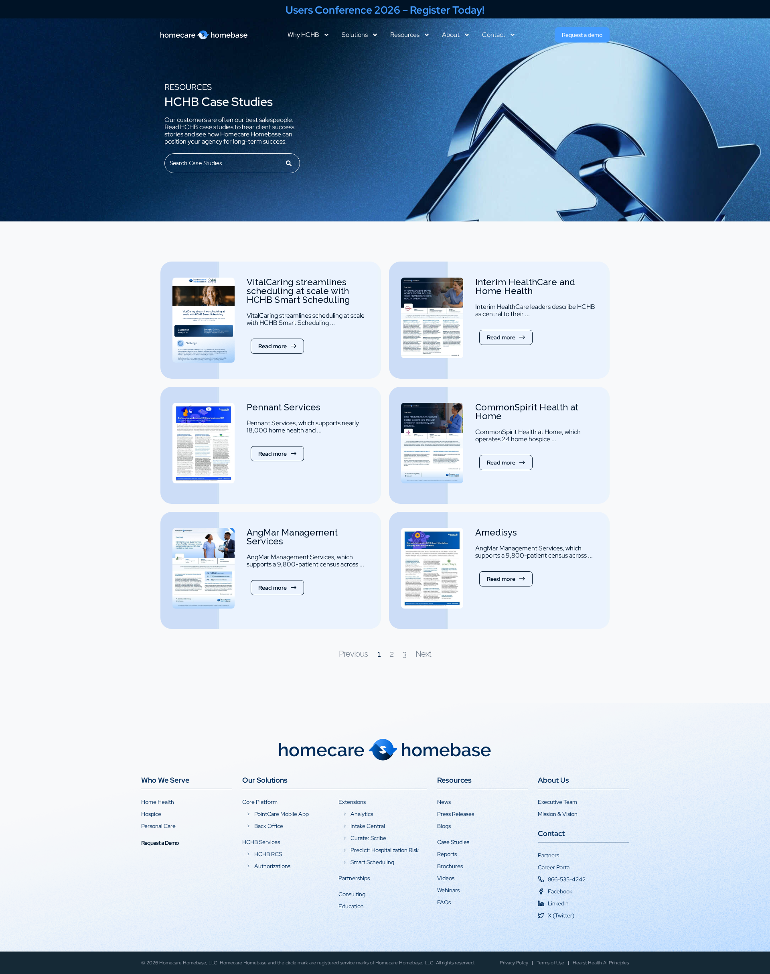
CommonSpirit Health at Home (526, 411)
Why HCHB (303, 35)
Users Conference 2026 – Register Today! (385, 10)
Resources (404, 35)
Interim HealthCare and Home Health (525, 286)
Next (423, 654)
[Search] (289, 163)
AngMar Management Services (292, 536)
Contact (493, 35)
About (451, 35)
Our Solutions (265, 780)
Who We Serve (165, 780)
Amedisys (496, 532)
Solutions (355, 35)
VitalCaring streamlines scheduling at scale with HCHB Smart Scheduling (298, 291)
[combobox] (222, 163)
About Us (553, 780)
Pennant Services (283, 407)
